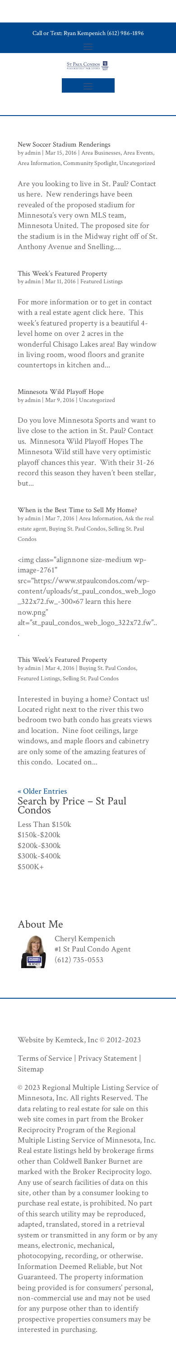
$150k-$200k (39, 835)
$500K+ (31, 867)
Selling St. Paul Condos (91, 678)
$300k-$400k (39, 856)
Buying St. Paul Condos (77, 529)
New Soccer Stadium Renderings (64, 144)
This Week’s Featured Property (62, 273)
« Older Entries (42, 791)
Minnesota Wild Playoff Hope (61, 392)
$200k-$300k (39, 845)
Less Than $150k (44, 824)
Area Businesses (100, 153)
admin (33, 153)
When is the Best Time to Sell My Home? (77, 510)
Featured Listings (101, 281)
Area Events (138, 153)
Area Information (39, 163)
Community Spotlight (89, 163)
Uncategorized (137, 163)
